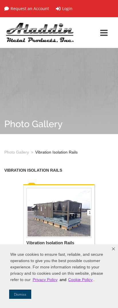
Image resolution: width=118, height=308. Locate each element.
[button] (113, 248)
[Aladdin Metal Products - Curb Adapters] (40, 32)
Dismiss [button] (20, 294)
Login (67, 8)
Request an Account (30, 8)
